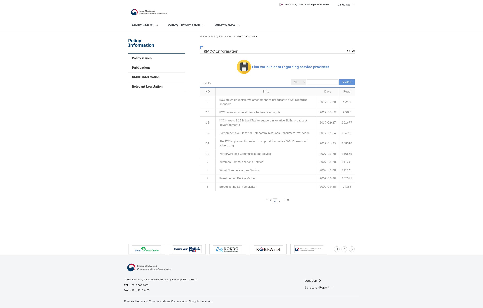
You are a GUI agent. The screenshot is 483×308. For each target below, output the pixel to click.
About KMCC (142, 25)
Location (311, 280)
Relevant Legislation (147, 86)
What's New (225, 25)
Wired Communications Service (239, 170)
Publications (141, 67)
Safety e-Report (317, 287)
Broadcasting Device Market (237, 178)
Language (344, 4)
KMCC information (146, 77)
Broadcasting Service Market (238, 186)
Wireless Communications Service (241, 162)
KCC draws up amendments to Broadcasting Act (250, 112)
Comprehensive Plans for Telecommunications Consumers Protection (264, 133)
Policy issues (142, 58)
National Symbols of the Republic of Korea (307, 4)
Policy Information (184, 25)
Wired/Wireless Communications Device (245, 154)
